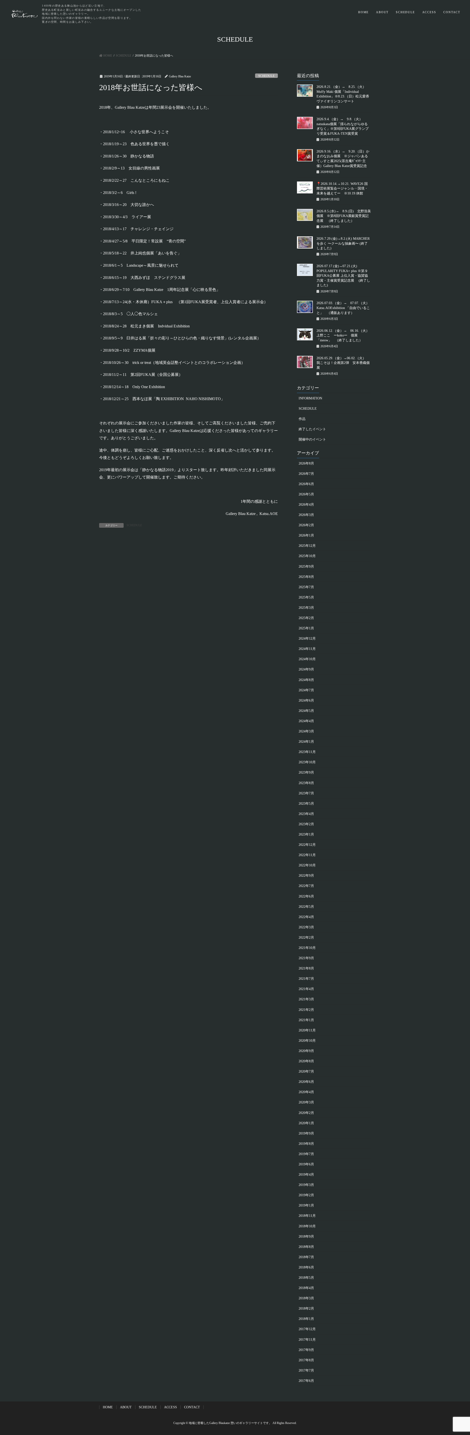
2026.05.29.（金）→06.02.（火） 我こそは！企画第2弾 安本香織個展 (343, 363)
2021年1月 (306, 1020)
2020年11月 (307, 1030)
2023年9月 (306, 772)
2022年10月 (307, 865)
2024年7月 (306, 690)
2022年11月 (307, 855)
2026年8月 (306, 463)
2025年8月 (306, 577)
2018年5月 (306, 1278)
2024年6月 (306, 700)
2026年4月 (306, 504)
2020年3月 (306, 1102)
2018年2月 (306, 1308)
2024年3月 (306, 731)
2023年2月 (306, 824)
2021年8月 (306, 968)
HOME (363, 12)
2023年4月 (306, 814)
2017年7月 (306, 1370)
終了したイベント (312, 429)
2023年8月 (306, 783)
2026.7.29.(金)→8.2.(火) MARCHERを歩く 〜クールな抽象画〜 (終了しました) (343, 243)
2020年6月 (306, 1082)
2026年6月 (306, 484)
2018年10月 (307, 1226)
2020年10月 (307, 1040)
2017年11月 (307, 1339)
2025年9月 (306, 566)
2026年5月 (306, 494)
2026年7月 (306, 474)
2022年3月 (306, 927)
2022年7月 (306, 886)
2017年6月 (306, 1381)
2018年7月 (306, 1257)
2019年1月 (306, 1205)
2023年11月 (307, 752)
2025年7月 (306, 587)
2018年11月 (307, 1216)
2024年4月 (306, 721)
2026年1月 (306, 535)
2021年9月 (306, 958)
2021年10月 (307, 948)
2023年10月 (307, 762)
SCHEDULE (405, 12)
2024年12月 (307, 638)
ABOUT (382, 12)
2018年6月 (306, 1267)
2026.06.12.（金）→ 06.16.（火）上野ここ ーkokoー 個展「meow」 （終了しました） (343, 335)
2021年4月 (306, 989)
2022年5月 (306, 907)
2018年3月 (306, 1298)
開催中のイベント (312, 439)
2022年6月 (306, 896)
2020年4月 (306, 1092)
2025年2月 (306, 618)
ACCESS (429, 12)
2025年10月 (307, 556)
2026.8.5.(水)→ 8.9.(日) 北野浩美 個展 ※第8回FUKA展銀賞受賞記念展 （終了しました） (344, 216)
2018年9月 (306, 1236)
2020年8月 (306, 1061)
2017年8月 (306, 1360)
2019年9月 (306, 1133)
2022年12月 (307, 845)
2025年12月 (307, 546)
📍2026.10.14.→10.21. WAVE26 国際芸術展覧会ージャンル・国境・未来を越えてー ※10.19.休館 (342, 188)
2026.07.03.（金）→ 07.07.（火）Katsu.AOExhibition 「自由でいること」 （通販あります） (343, 307)
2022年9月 (306, 875)
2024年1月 (306, 741)
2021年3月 (306, 999)
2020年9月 (306, 1051)
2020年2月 (306, 1113)
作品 (302, 419)
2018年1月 (306, 1319)
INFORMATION (310, 398)
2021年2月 (306, 1010)
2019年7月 (306, 1154)
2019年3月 (306, 1185)
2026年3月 (306, 515)
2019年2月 (306, 1195)
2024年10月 (307, 659)
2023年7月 (306, 793)
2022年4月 (306, 917)
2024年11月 (307, 649)
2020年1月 (306, 1123)
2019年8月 (306, 1144)
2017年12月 (307, 1329)
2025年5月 (306, 597)
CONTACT (451, 12)
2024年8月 (306, 680)
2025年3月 (306, 608)
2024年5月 (306, 711)
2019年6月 (306, 1164)
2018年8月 (306, 1247)
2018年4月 (306, 1288)
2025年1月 (306, 628)
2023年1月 (306, 834)
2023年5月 (306, 803)
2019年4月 (306, 1174)
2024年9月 (306, 669)
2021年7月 (306, 979)
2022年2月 (306, 937)
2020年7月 (306, 1071)
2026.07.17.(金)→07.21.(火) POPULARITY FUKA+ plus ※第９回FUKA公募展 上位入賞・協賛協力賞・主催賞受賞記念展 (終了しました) (343, 275)
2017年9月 (306, 1350)
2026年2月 (306, 525)
